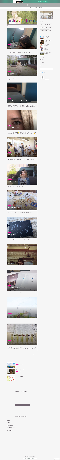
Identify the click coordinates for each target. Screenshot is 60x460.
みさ (42, 27)
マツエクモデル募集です (14, 127)
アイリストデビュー (13, 46)
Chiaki (9, 152)
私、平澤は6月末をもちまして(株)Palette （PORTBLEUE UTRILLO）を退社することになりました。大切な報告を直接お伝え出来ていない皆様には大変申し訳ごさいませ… (22, 160)
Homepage (32, 7)
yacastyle (50, 30)
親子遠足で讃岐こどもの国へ (47, 52)
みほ (45, 27)
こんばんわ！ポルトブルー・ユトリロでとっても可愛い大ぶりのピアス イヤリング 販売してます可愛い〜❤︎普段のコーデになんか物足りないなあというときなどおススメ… (22, 213)
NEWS (9, 98)
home (19, 7)
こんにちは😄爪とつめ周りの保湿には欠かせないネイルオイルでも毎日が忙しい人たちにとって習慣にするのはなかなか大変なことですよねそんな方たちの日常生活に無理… (22, 348)
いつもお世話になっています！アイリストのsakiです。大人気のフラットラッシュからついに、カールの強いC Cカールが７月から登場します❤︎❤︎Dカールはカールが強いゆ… (22, 106)
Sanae (50, 24)
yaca (46, 30)
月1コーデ (10, 179)
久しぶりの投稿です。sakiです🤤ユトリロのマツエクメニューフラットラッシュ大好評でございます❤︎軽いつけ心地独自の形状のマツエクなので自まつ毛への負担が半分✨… (22, 133)
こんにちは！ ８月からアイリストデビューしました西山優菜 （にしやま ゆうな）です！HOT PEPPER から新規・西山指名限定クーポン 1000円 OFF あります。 (21, 51)
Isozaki (9, 71)
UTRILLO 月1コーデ (13, 181)
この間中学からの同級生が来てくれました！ (15, 266)
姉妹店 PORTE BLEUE (38, 7)
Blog (22, 7)
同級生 (10, 262)
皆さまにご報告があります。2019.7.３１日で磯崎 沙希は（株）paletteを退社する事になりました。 (21, 79)
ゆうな (9, 205)
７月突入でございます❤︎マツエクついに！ (19, 100)
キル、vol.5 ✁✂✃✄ (19, 376)
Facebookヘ (22, 405)
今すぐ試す (39, 1)
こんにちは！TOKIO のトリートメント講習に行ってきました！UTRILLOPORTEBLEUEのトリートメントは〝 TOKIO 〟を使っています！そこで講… (22, 293)
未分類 (16, 364)
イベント (42, 30)
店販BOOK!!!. (11, 234)
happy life (45, 48)
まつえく (49, 27)
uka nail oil (11, 342)
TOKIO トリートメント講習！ (16, 287)
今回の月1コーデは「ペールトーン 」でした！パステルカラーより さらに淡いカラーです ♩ (22, 320)
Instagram (26, 7)
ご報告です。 (11, 73)
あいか (9, 232)
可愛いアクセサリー (13, 207)
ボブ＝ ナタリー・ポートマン (21, 369)
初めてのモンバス (19, 363)
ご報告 (10, 154)
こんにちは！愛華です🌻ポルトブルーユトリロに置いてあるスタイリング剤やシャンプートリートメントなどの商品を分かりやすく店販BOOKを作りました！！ (22, 240)
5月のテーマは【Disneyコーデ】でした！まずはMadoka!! (17, 186)
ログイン (45, 1)
